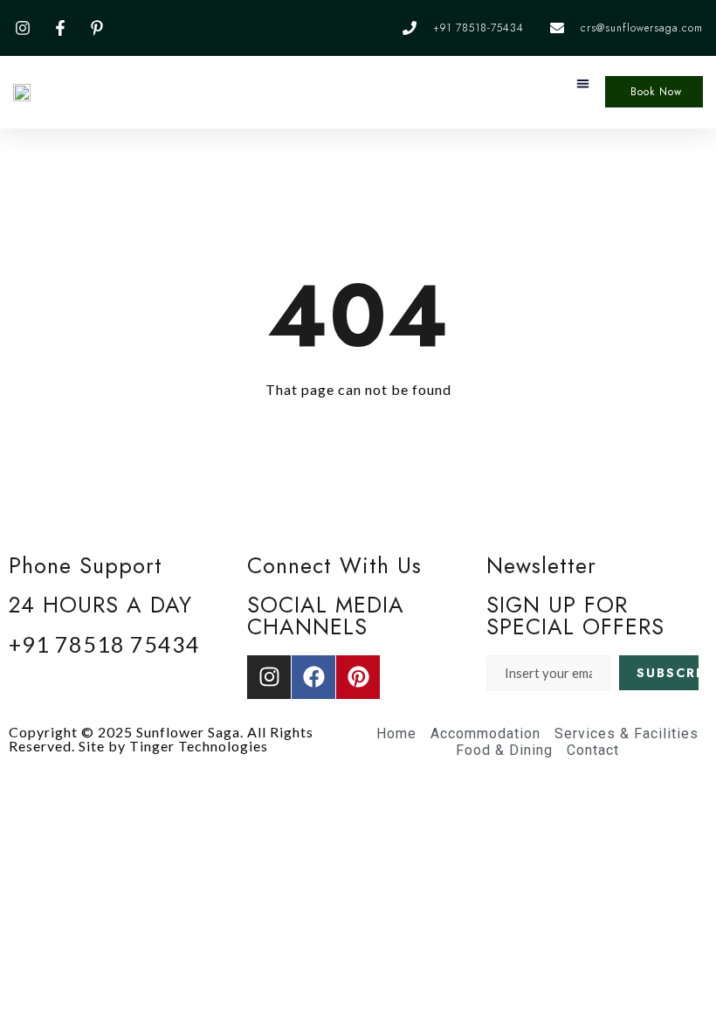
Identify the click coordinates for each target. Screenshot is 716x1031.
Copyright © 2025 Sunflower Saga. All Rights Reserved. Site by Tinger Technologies (161, 738)
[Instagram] (269, 677)
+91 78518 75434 (104, 644)
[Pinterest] (358, 677)
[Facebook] (313, 677)
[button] (583, 83)
